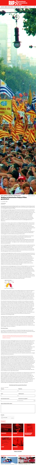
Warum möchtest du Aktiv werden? (6, 403)
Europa (9, 195)
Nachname (20, 388)
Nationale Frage (33, 195)
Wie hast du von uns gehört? (23, 398)
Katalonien (29, 195)
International (6, 195)
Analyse (2, 195)
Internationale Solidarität (17, 195)
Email (2, 393)
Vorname (2, 388)
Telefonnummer (21, 393)
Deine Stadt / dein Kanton (5, 398)
